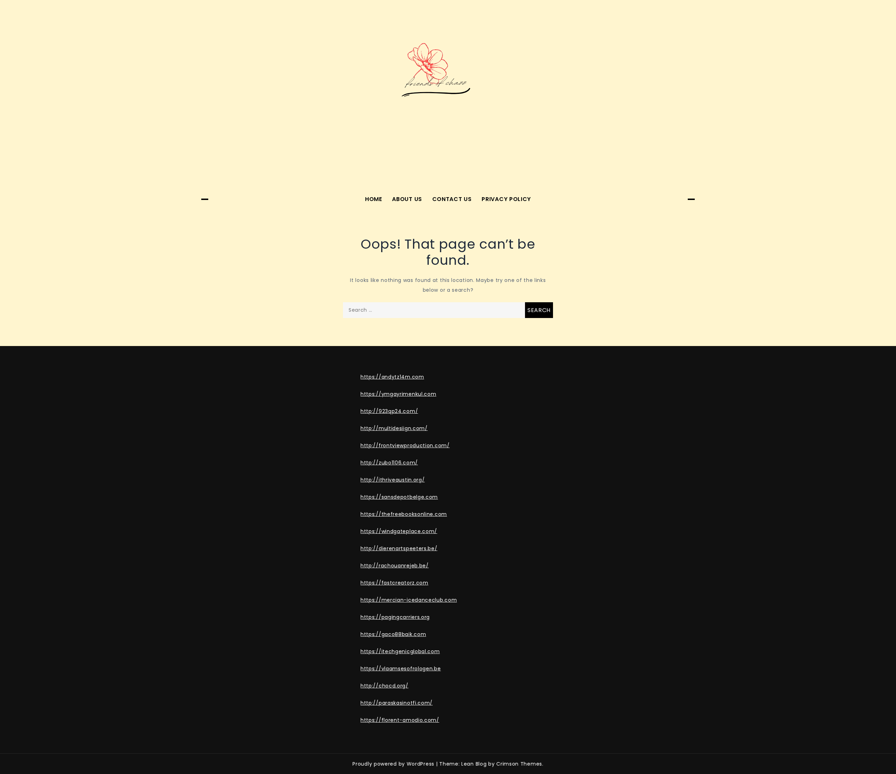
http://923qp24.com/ (389, 411)
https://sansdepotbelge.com (399, 496)
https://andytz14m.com (392, 376)
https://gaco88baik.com (393, 634)
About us (407, 199)
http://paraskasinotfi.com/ (396, 702)
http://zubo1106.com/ (389, 462)
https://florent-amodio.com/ (399, 720)
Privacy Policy (506, 199)
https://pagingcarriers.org (395, 617)
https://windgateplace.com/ (398, 531)
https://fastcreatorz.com (394, 582)
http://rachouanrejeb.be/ (394, 565)
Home (373, 199)
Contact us (452, 199)
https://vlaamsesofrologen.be (400, 668)
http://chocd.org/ (384, 685)
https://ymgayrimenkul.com (398, 394)
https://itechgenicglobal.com (400, 651)
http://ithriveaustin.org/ (392, 479)
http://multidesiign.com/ (394, 428)
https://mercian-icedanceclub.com (408, 599)
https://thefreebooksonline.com (403, 514)
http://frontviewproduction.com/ (405, 445)
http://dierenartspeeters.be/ (399, 548)
